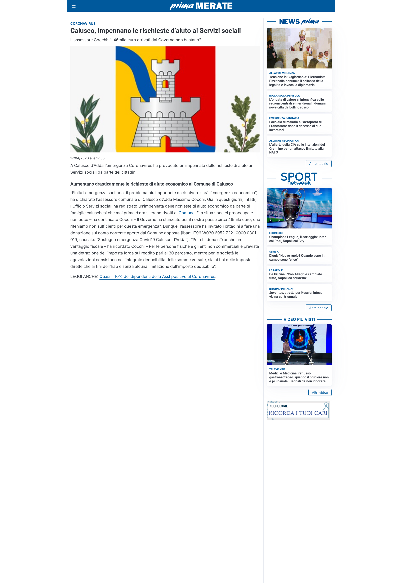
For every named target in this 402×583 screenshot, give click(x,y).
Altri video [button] (320, 392)
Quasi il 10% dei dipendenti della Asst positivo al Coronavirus (157, 276)
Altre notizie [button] (318, 163)
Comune (187, 212)
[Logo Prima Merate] (201, 6)
